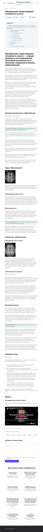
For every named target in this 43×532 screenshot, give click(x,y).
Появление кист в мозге (17, 38)
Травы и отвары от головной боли (12, 473)
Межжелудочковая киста (17, 33)
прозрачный (18, 428)
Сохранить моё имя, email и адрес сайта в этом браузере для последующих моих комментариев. (20, 458)
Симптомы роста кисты (17, 40)
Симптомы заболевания (15, 36)
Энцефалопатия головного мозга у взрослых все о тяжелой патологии (30, 473)
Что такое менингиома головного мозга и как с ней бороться (12, 515)
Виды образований (14, 31)
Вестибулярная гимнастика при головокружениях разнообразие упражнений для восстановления (30, 500)
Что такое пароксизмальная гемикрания (30, 515)
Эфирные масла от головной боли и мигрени (30, 487)
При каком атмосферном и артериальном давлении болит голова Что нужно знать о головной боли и (12, 500)
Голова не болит (23, 2)
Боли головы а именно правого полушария (12, 487)
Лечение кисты (13, 41)
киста (7, 428)
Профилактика (13, 43)
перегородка (11, 428)
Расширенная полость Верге (18, 46)
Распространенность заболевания (17, 30)
